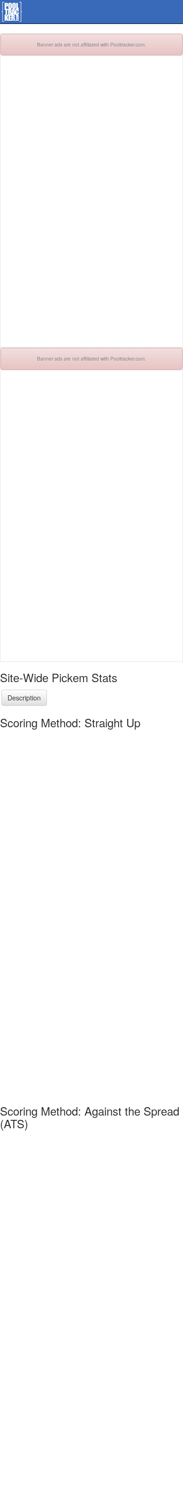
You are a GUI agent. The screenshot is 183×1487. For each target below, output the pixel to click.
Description (24, 697)
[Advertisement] (91, 206)
